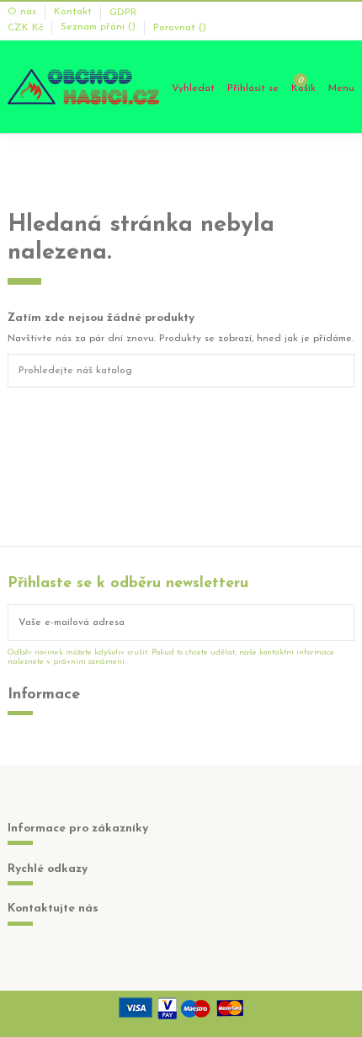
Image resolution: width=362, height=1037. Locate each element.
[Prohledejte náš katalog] (344, 370)
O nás (24, 13)
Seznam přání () (100, 28)
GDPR (122, 13)
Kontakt (74, 13)
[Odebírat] (343, 622)
